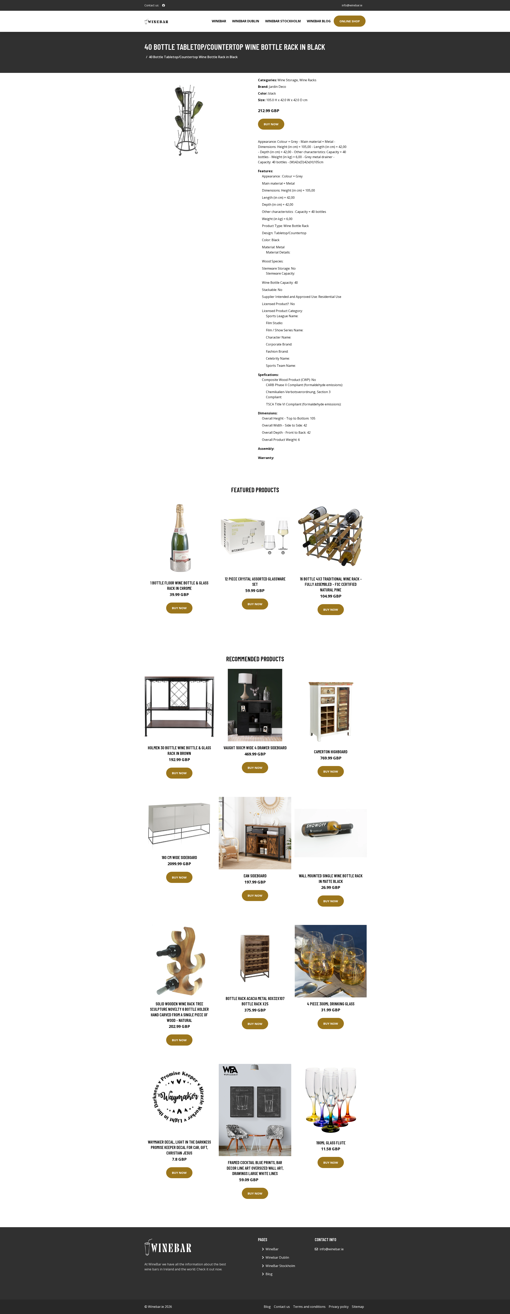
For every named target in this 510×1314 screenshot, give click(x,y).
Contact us (282, 1306)
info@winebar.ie (352, 5)
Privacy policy (339, 1306)
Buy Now (271, 124)
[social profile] (164, 5)
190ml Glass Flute (330, 1142)
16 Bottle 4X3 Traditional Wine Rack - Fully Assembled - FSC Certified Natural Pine (331, 584)
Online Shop (349, 21)
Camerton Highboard (330, 751)
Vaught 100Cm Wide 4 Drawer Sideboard (255, 747)
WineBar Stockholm (283, 21)
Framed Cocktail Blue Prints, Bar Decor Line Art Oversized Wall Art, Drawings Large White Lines (255, 1168)
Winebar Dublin (245, 21)
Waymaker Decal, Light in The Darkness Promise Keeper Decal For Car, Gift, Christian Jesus (179, 1147)
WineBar (219, 21)
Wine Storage (288, 80)
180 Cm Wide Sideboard (179, 857)
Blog (269, 1274)
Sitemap (358, 1306)
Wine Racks (307, 80)
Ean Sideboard (255, 875)
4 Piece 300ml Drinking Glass (330, 1003)
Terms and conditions (309, 1306)
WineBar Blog (319, 21)
